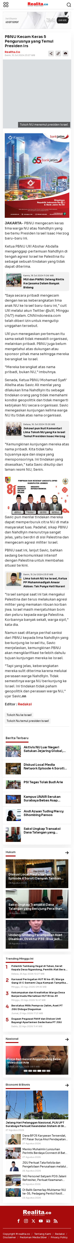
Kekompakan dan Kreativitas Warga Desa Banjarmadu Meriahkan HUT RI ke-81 (38, 994)
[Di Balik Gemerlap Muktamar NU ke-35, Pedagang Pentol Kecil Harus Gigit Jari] (13, 1192)
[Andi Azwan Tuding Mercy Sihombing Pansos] (13, 815)
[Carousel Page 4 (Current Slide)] (39, 1071)
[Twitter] (33, 1220)
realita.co (12, 52)
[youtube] (40, 1220)
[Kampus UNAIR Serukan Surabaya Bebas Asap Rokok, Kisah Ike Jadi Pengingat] (13, 799)
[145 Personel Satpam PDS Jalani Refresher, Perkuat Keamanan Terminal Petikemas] (13, 1180)
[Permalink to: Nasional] (67, 1039)
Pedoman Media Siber (33, 1237)
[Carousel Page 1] (26, 1071)
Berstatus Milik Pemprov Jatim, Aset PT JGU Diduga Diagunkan (37, 1007)
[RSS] (55, 1220)
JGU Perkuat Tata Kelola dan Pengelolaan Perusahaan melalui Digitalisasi (44, 1164)
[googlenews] (48, 1220)
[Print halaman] (65, 53)
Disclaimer (9, 1237)
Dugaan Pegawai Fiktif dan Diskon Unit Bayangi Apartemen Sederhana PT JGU (36, 1020)
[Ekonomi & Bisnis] (67, 1085)
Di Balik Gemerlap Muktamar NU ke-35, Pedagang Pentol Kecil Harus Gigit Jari (44, 1191)
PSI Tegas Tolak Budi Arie (43, 782)
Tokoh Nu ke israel (19, 715)
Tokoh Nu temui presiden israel (28, 721)
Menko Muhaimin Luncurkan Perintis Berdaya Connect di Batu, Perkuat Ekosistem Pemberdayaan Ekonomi (44, 1151)
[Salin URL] (58, 53)
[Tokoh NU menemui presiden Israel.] (37, 93)
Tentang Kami (42, 1234)
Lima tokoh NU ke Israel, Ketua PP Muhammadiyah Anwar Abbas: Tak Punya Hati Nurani (45, 582)
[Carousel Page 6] (48, 1071)
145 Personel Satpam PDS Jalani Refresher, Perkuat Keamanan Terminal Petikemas (44, 1178)
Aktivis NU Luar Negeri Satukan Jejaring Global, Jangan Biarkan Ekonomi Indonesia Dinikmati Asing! (44, 752)
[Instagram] (26, 1220)
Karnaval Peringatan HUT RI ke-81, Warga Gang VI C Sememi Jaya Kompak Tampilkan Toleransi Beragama (39, 981)
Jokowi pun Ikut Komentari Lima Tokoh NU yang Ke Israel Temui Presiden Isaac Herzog (44, 432)
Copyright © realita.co (16, 1234)
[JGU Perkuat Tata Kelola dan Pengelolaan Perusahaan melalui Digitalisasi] (13, 1166)
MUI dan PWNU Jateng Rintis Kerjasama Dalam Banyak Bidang (43, 283)
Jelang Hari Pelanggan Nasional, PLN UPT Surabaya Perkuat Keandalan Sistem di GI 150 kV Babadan (35, 1124)
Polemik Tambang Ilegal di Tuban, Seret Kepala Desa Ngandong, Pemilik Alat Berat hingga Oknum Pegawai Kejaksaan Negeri (38, 968)
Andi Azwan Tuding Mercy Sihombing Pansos (44, 813)
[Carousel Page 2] (30, 1071)
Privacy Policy (59, 1237)
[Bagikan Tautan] (51, 53)
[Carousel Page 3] (35, 1071)
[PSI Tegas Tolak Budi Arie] (13, 784)
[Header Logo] (38, 4)
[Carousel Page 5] (44, 1071)
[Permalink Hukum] (67, 853)
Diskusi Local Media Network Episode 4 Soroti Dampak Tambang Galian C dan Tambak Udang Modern (45, 770)
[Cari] (69, 4)
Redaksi (25, 704)
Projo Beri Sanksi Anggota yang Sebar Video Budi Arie (34, 1060)
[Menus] (6, 4)
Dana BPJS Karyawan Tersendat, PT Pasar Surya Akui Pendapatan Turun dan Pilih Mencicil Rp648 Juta (44, 1137)
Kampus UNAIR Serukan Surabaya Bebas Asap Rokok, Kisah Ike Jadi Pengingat (42, 802)
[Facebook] (18, 1220)
